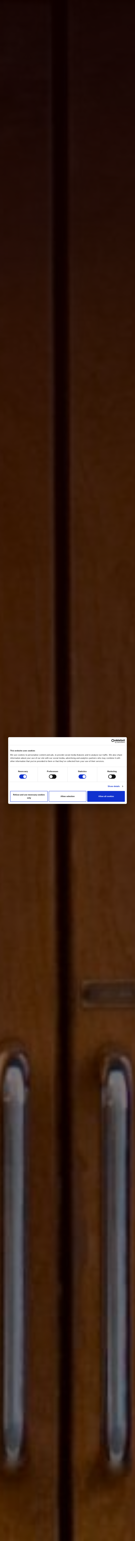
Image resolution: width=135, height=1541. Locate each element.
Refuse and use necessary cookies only (29, 796)
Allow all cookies (106, 796)
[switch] (52, 776)
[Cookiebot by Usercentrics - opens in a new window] (113, 741)
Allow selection (68, 796)
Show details (114, 786)
